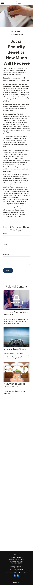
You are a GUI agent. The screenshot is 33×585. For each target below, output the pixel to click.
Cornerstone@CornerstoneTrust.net (16, 572)
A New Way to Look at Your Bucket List (14, 385)
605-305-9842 (18, 557)
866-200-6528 (19, 559)
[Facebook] (15, 575)
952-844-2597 (18, 561)
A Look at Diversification (15, 349)
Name (5, 234)
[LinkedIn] (18, 575)
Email (5, 244)
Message (6, 255)
